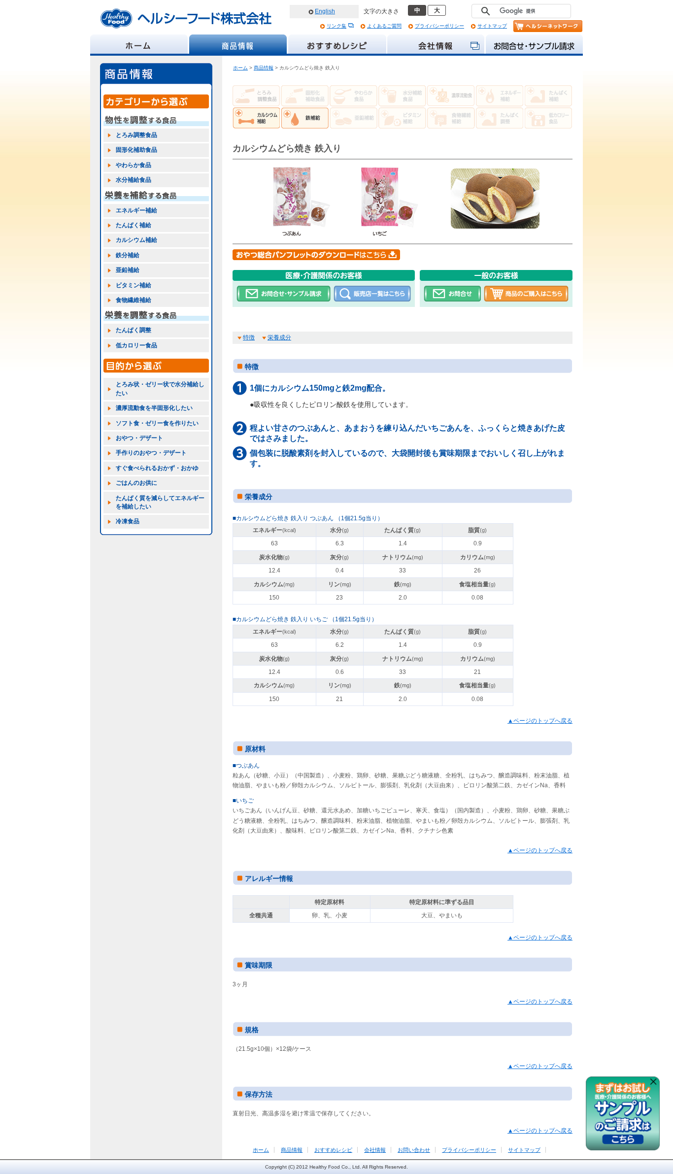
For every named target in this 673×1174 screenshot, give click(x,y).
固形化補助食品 (136, 149)
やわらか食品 (133, 165)
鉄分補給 (127, 255)
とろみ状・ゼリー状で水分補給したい (160, 388)
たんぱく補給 (133, 225)
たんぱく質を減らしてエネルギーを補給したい (160, 502)
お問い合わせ (414, 1150)
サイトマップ (492, 26)
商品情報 (263, 67)
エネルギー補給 (136, 210)
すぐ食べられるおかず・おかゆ (157, 468)
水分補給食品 (133, 179)
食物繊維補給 (133, 300)
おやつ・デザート (139, 438)
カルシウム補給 (136, 239)
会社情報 (375, 1150)
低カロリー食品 (136, 345)
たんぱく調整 (133, 330)
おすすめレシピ (333, 1150)
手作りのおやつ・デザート (151, 452)
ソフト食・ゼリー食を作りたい (157, 423)
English (325, 11)
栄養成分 (279, 337)
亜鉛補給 (127, 270)
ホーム (240, 67)
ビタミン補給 (133, 285)
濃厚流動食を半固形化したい (154, 407)
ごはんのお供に (136, 482)
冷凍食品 (127, 521)
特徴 (249, 337)
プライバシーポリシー (439, 26)
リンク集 (336, 26)
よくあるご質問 (384, 26)
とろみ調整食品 (136, 135)
